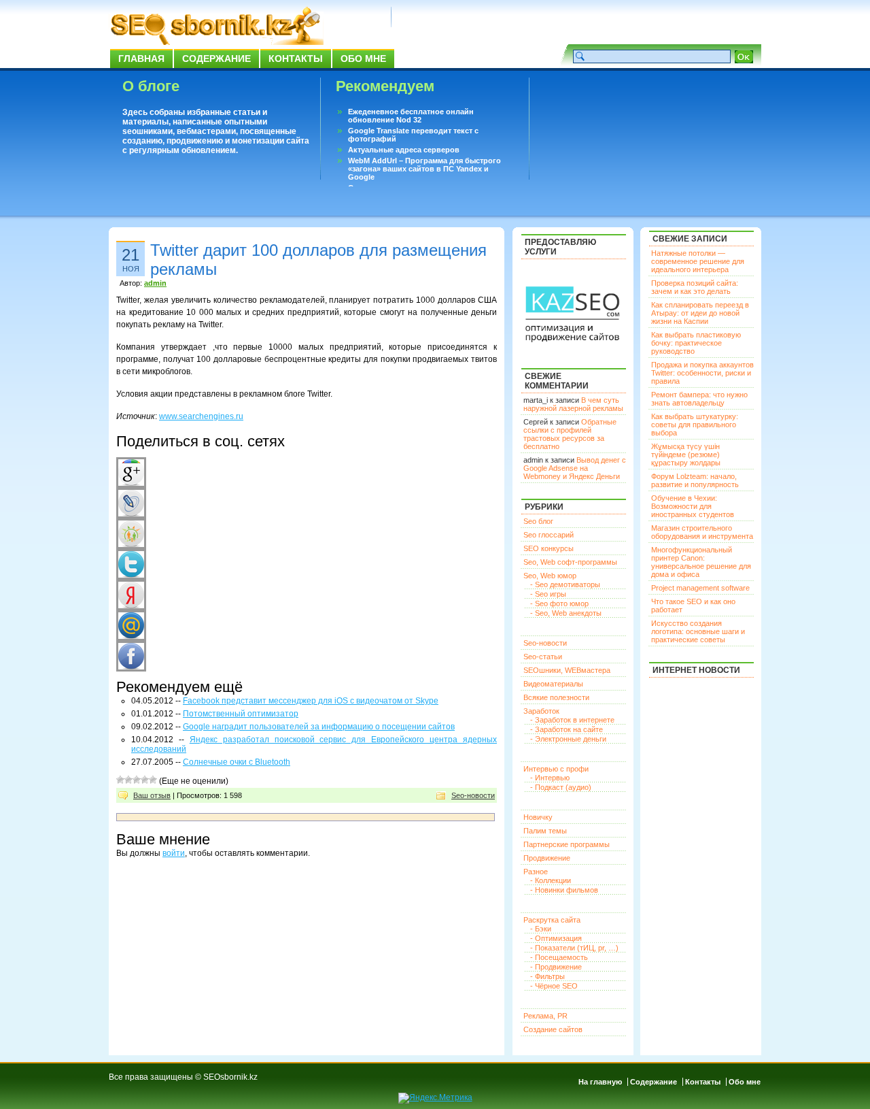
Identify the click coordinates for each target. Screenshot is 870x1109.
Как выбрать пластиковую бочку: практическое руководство (696, 343)
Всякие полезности (556, 697)
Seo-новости (473, 795)
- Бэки (540, 929)
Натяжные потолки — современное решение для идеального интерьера (697, 261)
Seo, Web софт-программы (570, 562)
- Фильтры (547, 976)
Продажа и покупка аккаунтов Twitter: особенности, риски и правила (702, 373)
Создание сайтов (552, 1029)
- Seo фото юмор (559, 603)
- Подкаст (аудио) (560, 787)
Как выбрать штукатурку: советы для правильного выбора (694, 424)
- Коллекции (550, 880)
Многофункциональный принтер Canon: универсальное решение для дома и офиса (701, 562)
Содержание (216, 58)
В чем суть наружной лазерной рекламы (573, 404)
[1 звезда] (120, 780)
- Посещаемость (559, 957)
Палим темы (545, 831)
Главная (141, 58)
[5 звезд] (153, 780)
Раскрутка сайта (551, 920)
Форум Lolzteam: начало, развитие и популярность (695, 480)
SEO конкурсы (548, 548)
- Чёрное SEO (554, 986)
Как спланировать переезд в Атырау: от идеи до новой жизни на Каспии (700, 313)
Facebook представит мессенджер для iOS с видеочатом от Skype (310, 701)
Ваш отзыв (152, 795)
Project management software (700, 588)
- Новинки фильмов (564, 890)
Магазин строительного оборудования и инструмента (702, 532)
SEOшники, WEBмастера (566, 670)
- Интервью (550, 778)
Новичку (538, 817)
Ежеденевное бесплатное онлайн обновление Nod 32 (411, 115)
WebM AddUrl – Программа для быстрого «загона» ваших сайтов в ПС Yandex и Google (424, 168)
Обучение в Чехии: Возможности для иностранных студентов (692, 506)
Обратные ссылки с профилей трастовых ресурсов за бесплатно (569, 434)
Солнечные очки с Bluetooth (236, 762)
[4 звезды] (145, 780)
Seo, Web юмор (549, 576)
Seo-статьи (542, 656)
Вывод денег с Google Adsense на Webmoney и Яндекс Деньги (574, 468)
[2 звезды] (128, 780)
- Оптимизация (556, 938)
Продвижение (546, 858)
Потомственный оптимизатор (240, 713)
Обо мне (363, 58)
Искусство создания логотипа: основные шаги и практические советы (698, 631)
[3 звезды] (137, 780)
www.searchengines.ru (201, 416)
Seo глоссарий (548, 535)
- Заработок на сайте (566, 729)
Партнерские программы (566, 844)
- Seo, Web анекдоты (566, 613)
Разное (535, 871)
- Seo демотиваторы (565, 584)
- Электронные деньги (568, 739)
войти (173, 853)
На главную (600, 1082)
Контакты (295, 58)
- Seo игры (548, 594)
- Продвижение (556, 967)
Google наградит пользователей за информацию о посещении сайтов (319, 726)
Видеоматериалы (553, 684)
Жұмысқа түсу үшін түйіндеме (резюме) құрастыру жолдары (685, 454)
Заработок (541, 711)
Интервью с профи (556, 769)
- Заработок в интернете (572, 720)
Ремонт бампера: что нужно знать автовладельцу (699, 399)
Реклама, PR (545, 1016)
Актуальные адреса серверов (403, 150)
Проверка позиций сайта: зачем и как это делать (694, 287)
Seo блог (538, 521)
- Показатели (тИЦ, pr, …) (574, 948)
